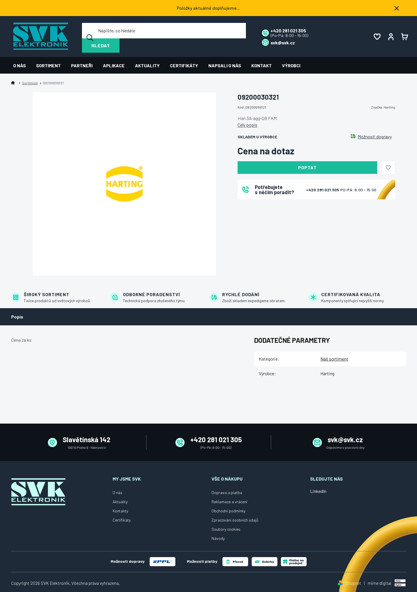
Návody (218, 538)
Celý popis (247, 124)
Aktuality (120, 501)
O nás (117, 492)
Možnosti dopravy (375, 136)
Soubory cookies (226, 529)
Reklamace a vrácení (229, 501)
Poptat (307, 167)
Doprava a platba (227, 492)
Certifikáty (122, 520)
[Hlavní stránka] (14, 83)
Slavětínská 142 (86, 439)
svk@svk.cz (345, 439)
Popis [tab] (17, 316)
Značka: (383, 107)
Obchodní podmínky (228, 510)
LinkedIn (318, 491)
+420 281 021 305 (323, 189)
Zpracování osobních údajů (235, 520)
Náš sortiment (334, 358)
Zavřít (269, 207)
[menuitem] (22, 65)
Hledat (100, 45)
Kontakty (120, 510)
